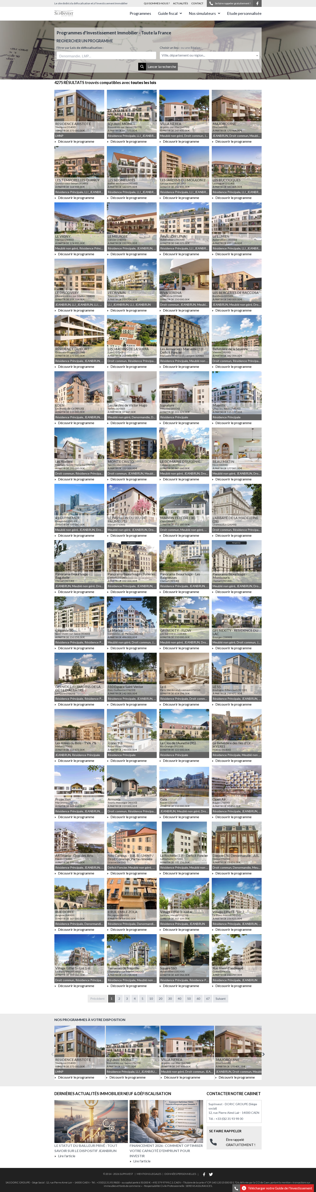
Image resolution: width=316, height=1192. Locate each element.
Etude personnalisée (244, 13)
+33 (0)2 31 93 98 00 (229, 1118)
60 (198, 998)
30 (170, 998)
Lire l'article (66, 1156)
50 (189, 998)
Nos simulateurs (202, 13)
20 (160, 998)
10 (151, 998)
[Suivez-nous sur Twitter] (211, 1174)
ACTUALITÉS (180, 3)
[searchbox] (79, 55)
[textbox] (209, 55)
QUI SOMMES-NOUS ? (157, 3)
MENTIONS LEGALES (149, 1173)
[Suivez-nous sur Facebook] (257, 3)
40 (179, 998)
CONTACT (197, 3)
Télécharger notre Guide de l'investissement (280, 1188)
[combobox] (106, 55)
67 (208, 998)
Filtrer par (80, 47)
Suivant (221, 998)
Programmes (140, 13)
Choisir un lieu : (181, 47)
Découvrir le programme (75, 141)
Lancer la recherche (162, 66)
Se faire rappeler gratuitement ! (233, 3)
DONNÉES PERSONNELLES (180, 1173)
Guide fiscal (168, 13)
